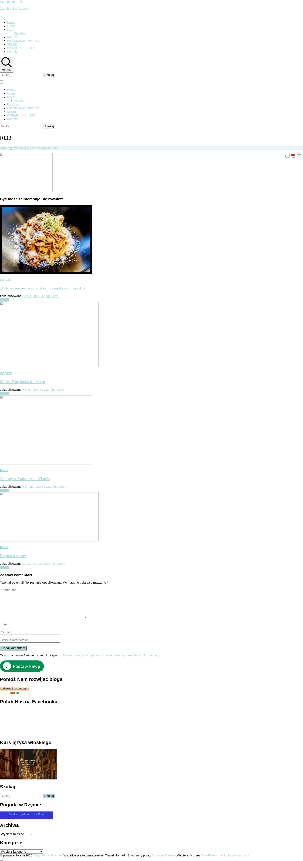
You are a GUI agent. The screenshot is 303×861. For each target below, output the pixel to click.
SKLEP (12, 44)
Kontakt (12, 51)
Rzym (11, 29)
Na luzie (12, 37)
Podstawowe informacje (23, 40)
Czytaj (4, 300)
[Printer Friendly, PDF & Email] (293, 155)
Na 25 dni (39, 814)
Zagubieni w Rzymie (14, 8)
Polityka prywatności (234, 855)
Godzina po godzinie (19, 814)
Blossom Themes (164, 855)
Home (11, 22)
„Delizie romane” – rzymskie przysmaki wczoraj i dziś (42, 288)
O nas (11, 26)
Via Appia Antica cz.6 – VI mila (25, 478)
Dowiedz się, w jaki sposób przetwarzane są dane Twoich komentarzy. (112, 655)
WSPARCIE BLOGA (21, 48)
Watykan (20, 33)
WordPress (209, 855)
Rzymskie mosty (13, 555)
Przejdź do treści (11, 2)
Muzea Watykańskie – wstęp (22, 381)
